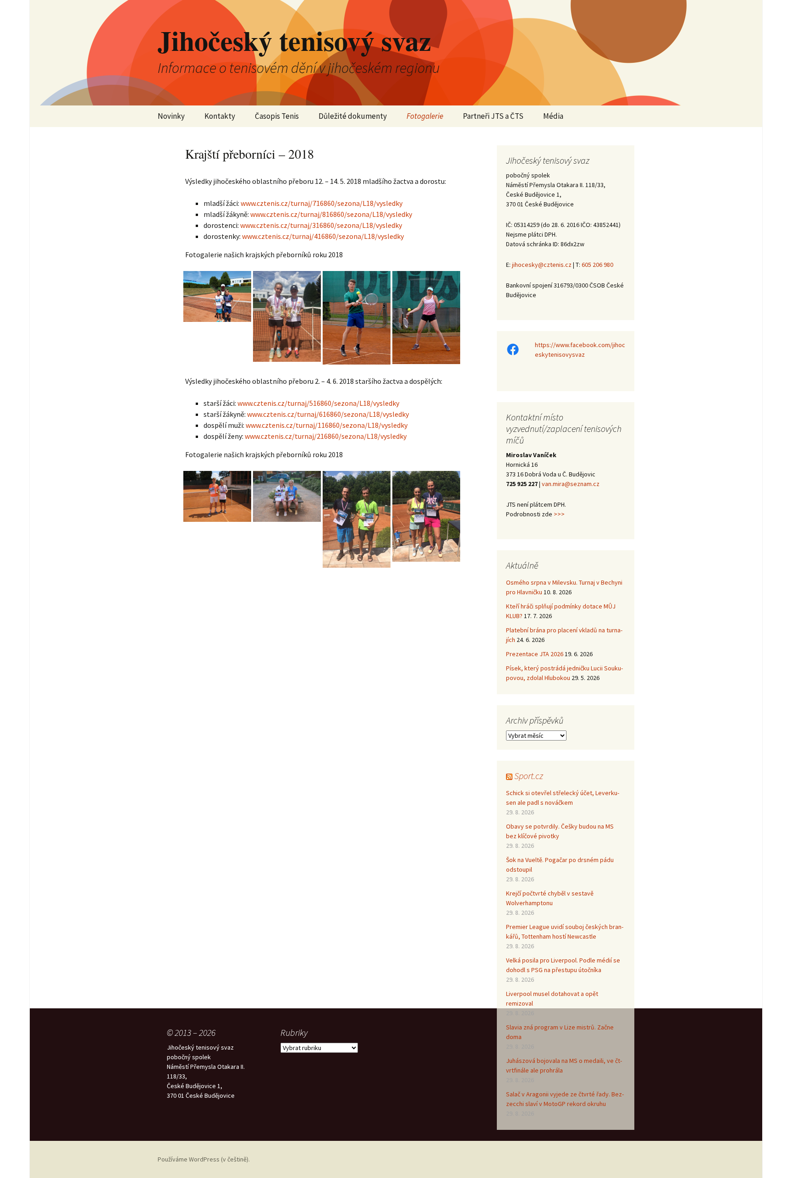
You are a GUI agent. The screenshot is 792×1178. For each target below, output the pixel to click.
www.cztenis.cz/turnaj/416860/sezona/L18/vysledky (323, 236)
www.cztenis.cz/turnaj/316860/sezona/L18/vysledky (321, 225)
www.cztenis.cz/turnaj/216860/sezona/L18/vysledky (326, 436)
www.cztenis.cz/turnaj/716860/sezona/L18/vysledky (321, 203)
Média (553, 116)
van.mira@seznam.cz (571, 484)
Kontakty (219, 116)
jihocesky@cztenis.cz (542, 264)
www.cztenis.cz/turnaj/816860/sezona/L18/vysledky (331, 214)
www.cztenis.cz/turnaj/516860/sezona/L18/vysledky (318, 403)
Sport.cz (528, 775)
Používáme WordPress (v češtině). (204, 1159)
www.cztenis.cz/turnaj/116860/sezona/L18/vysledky (326, 425)
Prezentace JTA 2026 (534, 654)
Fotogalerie (425, 116)
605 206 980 (597, 264)
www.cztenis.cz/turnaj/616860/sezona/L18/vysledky (328, 414)
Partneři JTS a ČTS (493, 116)
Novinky (171, 116)
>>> (559, 514)
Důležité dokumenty (353, 116)
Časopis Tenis (277, 116)
